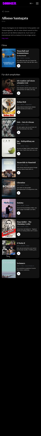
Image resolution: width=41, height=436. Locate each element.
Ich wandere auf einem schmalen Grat (26, 82)
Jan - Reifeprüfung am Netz (25, 142)
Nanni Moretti (22, 55)
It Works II (21, 243)
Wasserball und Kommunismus (23, 52)
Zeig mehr (5, 38)
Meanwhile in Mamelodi (26, 162)
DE (31, 3)
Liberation (21, 183)
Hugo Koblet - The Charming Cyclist (24, 223)
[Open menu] (37, 3)
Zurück (7, 11)
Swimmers (21, 263)
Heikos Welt (21, 102)
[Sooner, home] (9, 3)
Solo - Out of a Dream (25, 122)
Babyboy (20, 203)
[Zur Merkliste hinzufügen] (18, 65)
